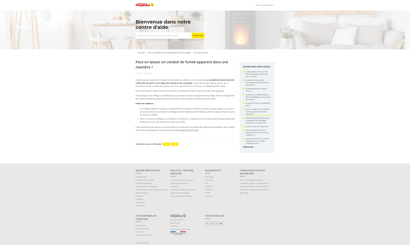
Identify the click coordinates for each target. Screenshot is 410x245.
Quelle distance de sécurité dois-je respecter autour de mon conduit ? (257, 74)
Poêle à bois (141, 225)
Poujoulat (141, 53)
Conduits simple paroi (179, 183)
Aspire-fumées (142, 193)
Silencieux (174, 186)
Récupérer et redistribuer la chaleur (254, 190)
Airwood (208, 196)
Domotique (140, 206)
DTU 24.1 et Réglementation (251, 180)
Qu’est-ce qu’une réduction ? (257, 126)
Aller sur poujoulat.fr (264, 5)
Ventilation (140, 202)
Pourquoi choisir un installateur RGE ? (258, 104)
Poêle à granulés (142, 229)
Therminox (209, 177)
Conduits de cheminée (145, 180)
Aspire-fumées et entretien (181, 196)
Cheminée (140, 232)
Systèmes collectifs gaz (179, 193)
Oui (166, 144)
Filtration (139, 196)
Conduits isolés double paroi (181, 180)
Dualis (207, 193)
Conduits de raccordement (146, 186)
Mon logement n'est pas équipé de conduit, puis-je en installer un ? (257, 132)
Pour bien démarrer (200, 53)
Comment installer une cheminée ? (254, 186)
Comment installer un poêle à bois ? (254, 183)
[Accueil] (145, 6)
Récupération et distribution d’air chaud (152, 190)
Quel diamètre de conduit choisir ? (256, 90)
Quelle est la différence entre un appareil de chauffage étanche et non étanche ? (257, 120)
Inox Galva (209, 180)
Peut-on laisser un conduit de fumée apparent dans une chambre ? (257, 111)
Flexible (208, 186)
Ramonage (244, 193)
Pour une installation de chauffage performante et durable (169, 53)
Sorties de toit (141, 177)
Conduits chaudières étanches (182, 190)
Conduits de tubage (144, 183)
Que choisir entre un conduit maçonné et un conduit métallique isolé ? (257, 141)
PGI (206, 183)
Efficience (209, 190)
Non (174, 144)
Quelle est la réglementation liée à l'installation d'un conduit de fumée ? (258, 97)
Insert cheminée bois (144, 235)
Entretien (139, 199)
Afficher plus (248, 147)
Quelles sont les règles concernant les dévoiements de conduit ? (257, 82)
